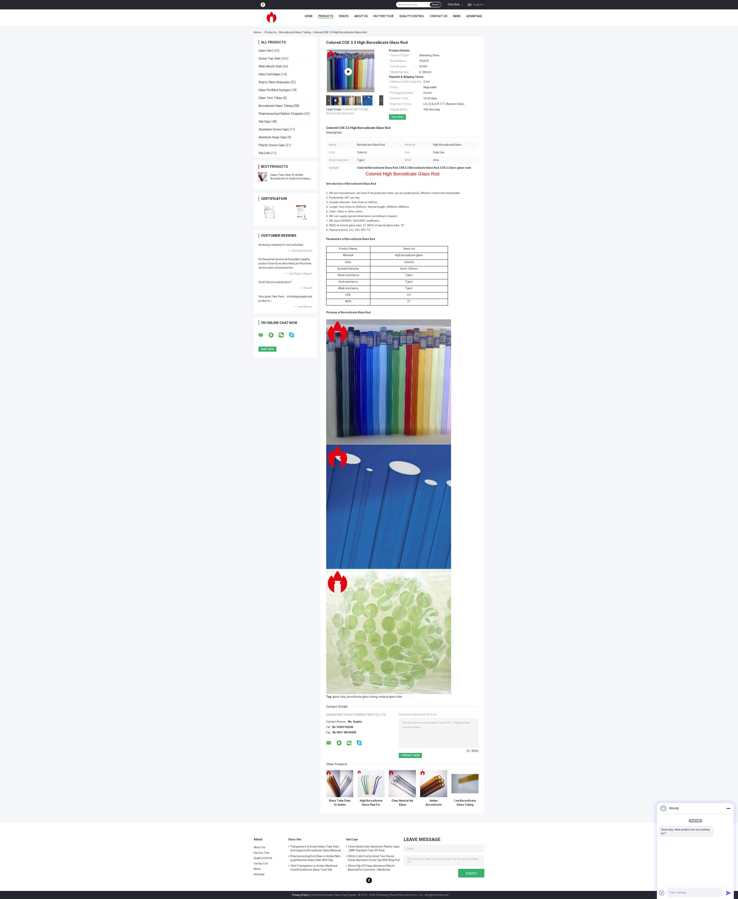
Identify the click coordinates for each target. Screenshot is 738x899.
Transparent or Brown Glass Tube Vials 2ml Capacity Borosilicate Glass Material (315, 848)
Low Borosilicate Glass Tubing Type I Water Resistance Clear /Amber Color (465, 802)
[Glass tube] (348, 72)
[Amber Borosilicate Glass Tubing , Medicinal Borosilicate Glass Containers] (433, 783)
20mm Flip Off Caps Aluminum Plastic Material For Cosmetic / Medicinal (371, 867)
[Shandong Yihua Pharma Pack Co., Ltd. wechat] (283, 335)
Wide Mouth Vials (270, 66)
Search (435, 4)
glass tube (339, 696)
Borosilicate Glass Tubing (295, 32)
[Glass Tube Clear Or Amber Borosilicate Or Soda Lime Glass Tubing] (262, 176)
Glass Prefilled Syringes (274, 90)
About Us (361, 16)
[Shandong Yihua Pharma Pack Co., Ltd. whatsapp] (273, 335)
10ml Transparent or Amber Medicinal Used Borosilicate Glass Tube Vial (313, 867)
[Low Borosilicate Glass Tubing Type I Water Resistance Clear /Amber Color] (465, 783)
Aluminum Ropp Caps (272, 137)
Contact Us (438, 16)
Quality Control (411, 16)
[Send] (728, 893)
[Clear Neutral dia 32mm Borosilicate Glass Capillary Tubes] (402, 783)
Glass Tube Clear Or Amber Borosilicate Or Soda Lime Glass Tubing (290, 178)
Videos (343, 16)
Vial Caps (264, 121)
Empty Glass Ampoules (274, 82)
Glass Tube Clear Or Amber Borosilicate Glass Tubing (340, 802)
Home (308, 16)
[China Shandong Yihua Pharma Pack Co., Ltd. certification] (269, 212)
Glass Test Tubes (270, 98)
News (456, 16)
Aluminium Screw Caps (273, 129)
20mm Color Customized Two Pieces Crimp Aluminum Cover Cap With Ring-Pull (374, 858)
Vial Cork (264, 153)
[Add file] (662, 893)
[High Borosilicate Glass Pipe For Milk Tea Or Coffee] (371, 783)
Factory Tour (383, 16)
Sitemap (259, 874)
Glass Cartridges (269, 74)
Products (325, 16)
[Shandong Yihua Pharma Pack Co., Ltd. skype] (294, 335)
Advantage (474, 16)
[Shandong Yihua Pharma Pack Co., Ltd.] (271, 17)
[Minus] (728, 808)
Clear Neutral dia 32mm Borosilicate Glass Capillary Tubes (402, 802)
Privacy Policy (300, 895)
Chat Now (454, 4)
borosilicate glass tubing (362, 696)
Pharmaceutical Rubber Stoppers (280, 113)
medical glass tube (390, 696)
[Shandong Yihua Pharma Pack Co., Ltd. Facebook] (262, 4)
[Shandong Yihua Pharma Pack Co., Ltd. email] (263, 335)
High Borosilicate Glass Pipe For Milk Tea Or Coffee (371, 802)
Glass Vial (264, 50)
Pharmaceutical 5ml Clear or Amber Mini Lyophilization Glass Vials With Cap (315, 858)
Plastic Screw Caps (271, 145)
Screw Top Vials (269, 58)
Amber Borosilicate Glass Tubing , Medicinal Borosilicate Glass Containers (434, 802)
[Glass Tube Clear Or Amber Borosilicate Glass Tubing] (339, 783)
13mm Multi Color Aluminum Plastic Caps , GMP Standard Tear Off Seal (374, 848)
